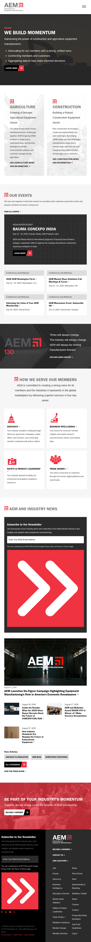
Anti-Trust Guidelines (76, 926)
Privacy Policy (49, 546)
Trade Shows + (59, 917)
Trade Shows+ (58, 468)
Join (54, 868)
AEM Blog (36, 757)
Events (55, 874)
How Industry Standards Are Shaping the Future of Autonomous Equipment (32, 737)
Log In (74, 933)
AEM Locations (59, 861)
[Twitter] (14, 912)
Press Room (77, 874)
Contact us (58, 855)
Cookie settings (29, 935)
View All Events (11, 211)
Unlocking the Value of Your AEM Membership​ (22, 304)
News (74, 868)
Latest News (11, 68)
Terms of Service (63, 546)
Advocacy (13, 426)
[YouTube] (10, 912)
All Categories (13, 764)
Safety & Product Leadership (23, 468)
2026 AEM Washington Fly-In (20, 279)
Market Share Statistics (58, 901)
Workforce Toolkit (79, 894)
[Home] (13, 7)
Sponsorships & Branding (78, 886)
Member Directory (60, 933)
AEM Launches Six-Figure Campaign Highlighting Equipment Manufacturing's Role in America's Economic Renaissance (41, 692)
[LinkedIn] (6, 912)
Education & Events (61, 894)
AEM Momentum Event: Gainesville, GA (66, 304)
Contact (75, 910)
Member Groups (59, 928)
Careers (75, 904)
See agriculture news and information (22, 164)
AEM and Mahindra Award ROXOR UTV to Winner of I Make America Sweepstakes (76, 711)
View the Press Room (14, 771)
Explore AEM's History (60, 357)
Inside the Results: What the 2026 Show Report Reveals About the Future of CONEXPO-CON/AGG (32, 713)
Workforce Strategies (56, 757)
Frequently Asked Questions (79, 917)
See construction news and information (66, 161)
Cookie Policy (17, 935)
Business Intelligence (63, 426)
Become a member (14, 812)
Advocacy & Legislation (17, 757)
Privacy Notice (6, 935)
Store (74, 879)
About (74, 899)
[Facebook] (2, 912)
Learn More (20, 253)
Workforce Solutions (61, 923)
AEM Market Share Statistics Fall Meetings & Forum (65, 280)
